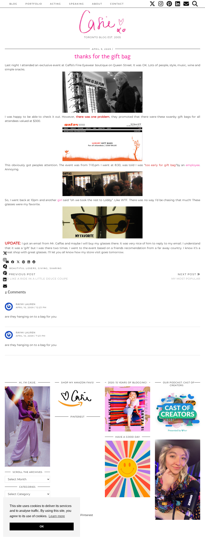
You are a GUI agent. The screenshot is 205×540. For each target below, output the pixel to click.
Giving (43, 268)
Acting (55, 3)
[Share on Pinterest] (23, 262)
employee (193, 165)
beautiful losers (22, 268)
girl (60, 200)
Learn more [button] (57, 516)
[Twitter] (153, 4)
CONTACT (117, 3)
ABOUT (97, 3)
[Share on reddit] (34, 262)
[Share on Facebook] (13, 262)
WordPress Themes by (178, 535)
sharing (56, 268)
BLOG (13, 3)
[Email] (186, 4)
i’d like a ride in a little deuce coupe (36, 276)
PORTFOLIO (33, 3)
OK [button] (42, 526)
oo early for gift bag (161, 165)
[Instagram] (161, 4)
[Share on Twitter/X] (18, 262)
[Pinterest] (169, 4)
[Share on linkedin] (28, 262)
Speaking (76, 3)
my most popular (185, 276)
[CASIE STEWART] (102, 18)
